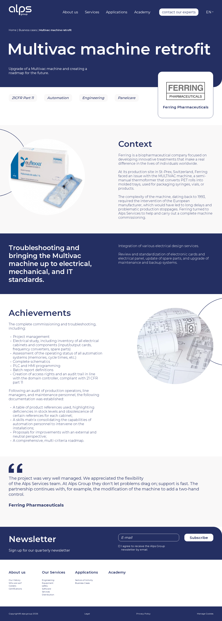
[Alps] (20, 10)
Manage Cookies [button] (205, 613)
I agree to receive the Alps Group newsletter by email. (143, 547)
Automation (58, 98)
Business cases (28, 30)
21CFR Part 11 (23, 98)
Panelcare (126, 98)
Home (12, 30)
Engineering (93, 98)
